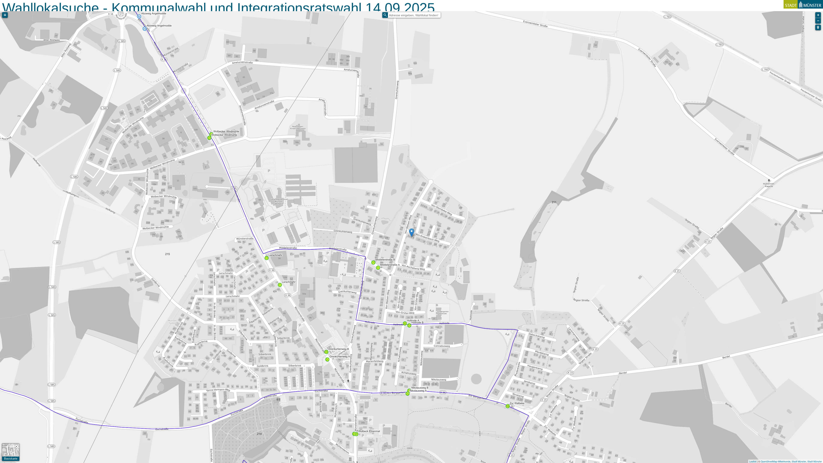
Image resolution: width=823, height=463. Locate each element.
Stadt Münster (799, 461)
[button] (818, 27)
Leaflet (752, 461)
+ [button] (818, 15)
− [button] (818, 20)
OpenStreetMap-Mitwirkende (775, 461)
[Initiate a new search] (385, 15)
